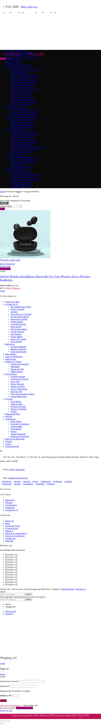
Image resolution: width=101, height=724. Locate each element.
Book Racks (16, 421)
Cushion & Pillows (19, 379)
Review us (80, 589)
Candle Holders (18, 376)
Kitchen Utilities (18, 406)
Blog (7, 523)
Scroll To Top (6, 710)
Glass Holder (17, 404)
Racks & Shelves (18, 349)
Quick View (5, 266)
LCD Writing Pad (18, 324)
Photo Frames (17, 384)
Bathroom (5, 21)
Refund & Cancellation (16, 533)
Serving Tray (16, 391)
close (2, 291)
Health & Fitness (8, 42)
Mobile (8, 416)
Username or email (9, 681)
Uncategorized (12, 446)
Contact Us (10, 538)
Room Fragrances (19, 389)
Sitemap (9, 541)
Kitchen (4, 31)
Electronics (10, 359)
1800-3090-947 (29, 7)
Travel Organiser (18, 434)
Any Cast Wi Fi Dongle (21, 314)
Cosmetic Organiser (20, 424)
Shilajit (8, 441)
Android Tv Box (12, 302)
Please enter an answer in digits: (15, 691)
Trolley (14, 411)
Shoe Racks (16, 429)
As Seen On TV (7, 47)
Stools (14, 431)
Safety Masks (17, 371)
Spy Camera (16, 341)
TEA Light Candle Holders (23, 394)
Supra (8, 444)
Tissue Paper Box (19, 396)
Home (3, 191)
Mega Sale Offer (12, 414)
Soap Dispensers (18, 351)
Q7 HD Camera (17, 331)
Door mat (15, 381)
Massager (15, 366)
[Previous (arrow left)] (1, 723)
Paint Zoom (16, 326)
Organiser (9, 507)
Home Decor (6, 26)
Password (5, 686)
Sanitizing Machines (15, 439)
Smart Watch (17, 336)
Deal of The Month (13, 356)
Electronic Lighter (19, 319)
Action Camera (17, 309)
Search (28, 594)
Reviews (68, 589)
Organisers (6, 37)
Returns (9, 531)
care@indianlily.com (18, 478)
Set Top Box (16, 334)
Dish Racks (16, 401)
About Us (9, 521)
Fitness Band (17, 321)
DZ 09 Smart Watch (20, 316)
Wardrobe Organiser (20, 436)
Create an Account (24, 708)
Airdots (14, 311)
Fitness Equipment (20, 364)
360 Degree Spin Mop (21, 307)
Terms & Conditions (15, 536)
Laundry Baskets (18, 346)
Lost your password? (10, 705)
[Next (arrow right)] (4, 723)
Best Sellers (6, 16)
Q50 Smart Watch (19, 329)
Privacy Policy (11, 528)
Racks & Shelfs (18, 386)
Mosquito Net (17, 369)
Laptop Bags (16, 426)
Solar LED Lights (18, 339)
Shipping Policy (12, 526)
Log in (3, 701)
